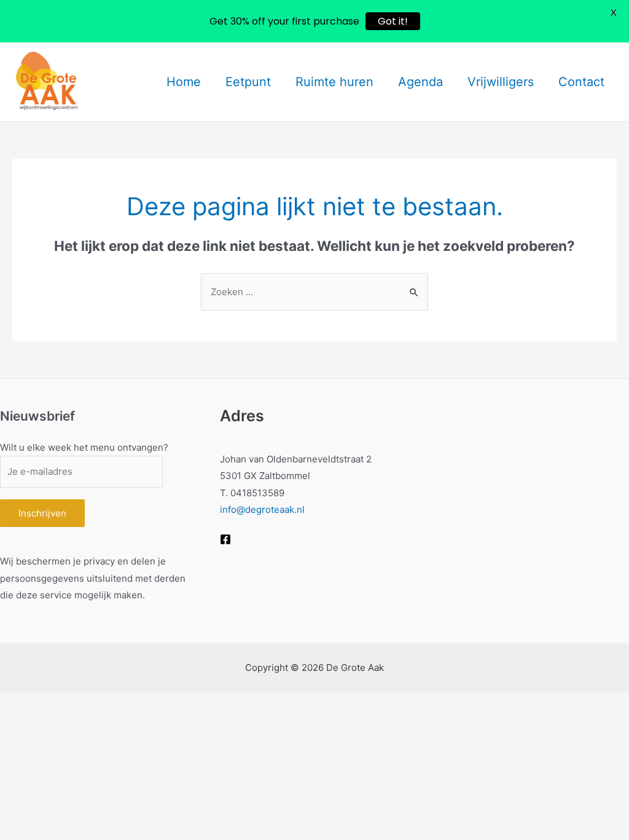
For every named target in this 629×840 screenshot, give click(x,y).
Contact (581, 81)
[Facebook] (225, 539)
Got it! (393, 21)
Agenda (420, 81)
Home (183, 81)
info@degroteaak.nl (262, 509)
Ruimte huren (334, 81)
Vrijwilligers (500, 81)
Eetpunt (248, 81)
